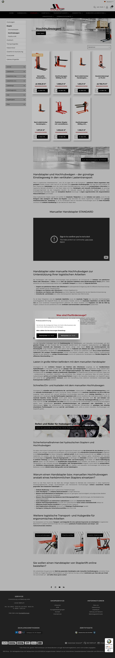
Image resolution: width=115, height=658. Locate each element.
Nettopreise (68, 335)
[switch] (109, 650)
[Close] (78, 321)
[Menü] (112, 639)
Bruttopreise (46, 335)
